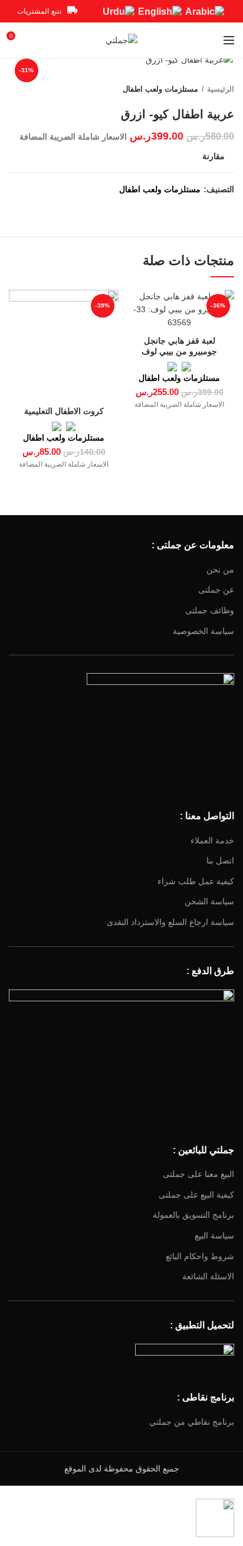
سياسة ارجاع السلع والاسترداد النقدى (170, 922)
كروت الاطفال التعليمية (64, 411)
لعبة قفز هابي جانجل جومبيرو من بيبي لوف (179, 346)
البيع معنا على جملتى (198, 1174)
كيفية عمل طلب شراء (195, 881)
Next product (15, 89)
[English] (160, 11)
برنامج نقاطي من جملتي (191, 1422)
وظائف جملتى (209, 610)
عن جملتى (216, 589)
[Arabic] (204, 11)
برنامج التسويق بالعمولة (193, 1215)
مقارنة (213, 156)
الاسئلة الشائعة (208, 1276)
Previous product (38, 89)
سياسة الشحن (209, 901)
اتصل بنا (220, 860)
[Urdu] (118, 11)
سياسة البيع (214, 1235)
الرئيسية (220, 89)
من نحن (220, 569)
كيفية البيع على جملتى (196, 1194)
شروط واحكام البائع (200, 1256)
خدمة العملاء (212, 840)
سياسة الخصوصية (203, 631)
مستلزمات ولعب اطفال (160, 89)
